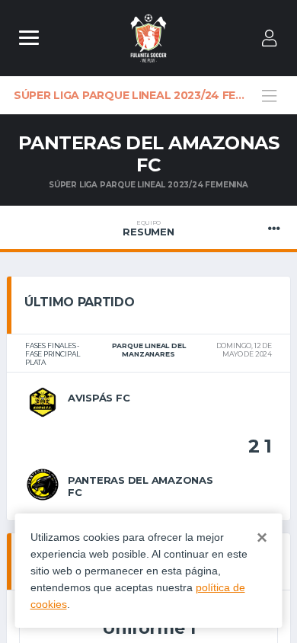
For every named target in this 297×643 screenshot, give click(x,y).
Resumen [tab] (148, 228)
